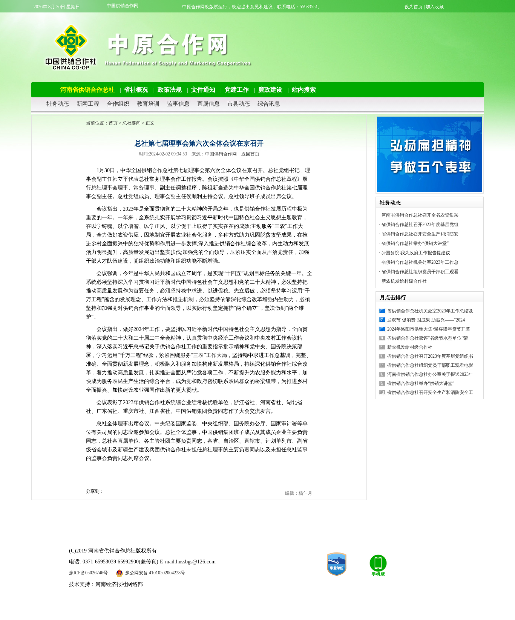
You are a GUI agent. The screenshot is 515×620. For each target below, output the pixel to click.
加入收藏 (435, 6)
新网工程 (88, 104)
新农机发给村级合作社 (404, 281)
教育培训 (148, 104)
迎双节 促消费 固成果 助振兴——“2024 (426, 320)
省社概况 (136, 89)
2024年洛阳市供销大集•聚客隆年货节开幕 (428, 329)
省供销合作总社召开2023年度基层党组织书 (430, 356)
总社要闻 (132, 123)
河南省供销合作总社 (87, 89)
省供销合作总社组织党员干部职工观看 (420, 271)
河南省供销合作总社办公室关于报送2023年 (430, 374)
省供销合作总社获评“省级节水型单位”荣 (427, 338)
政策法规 (170, 89)
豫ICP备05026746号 (88, 572)
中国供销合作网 (122, 5)
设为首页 (414, 6)
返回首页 (250, 154)
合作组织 (118, 104)
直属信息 (208, 104)
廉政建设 (270, 89)
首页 (113, 123)
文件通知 (203, 89)
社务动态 (57, 104)
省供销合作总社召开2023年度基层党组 (420, 224)
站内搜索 (304, 89)
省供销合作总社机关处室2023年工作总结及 (430, 311)
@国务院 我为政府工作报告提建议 (416, 252)
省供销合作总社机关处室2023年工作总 (420, 262)
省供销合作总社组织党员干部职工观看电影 (430, 365)
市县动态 (238, 104)
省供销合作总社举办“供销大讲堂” (415, 243)
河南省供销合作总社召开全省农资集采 (420, 215)
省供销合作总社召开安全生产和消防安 (420, 234)
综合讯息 (269, 104)
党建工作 (237, 89)
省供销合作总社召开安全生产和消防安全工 (430, 392)
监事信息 (178, 104)
